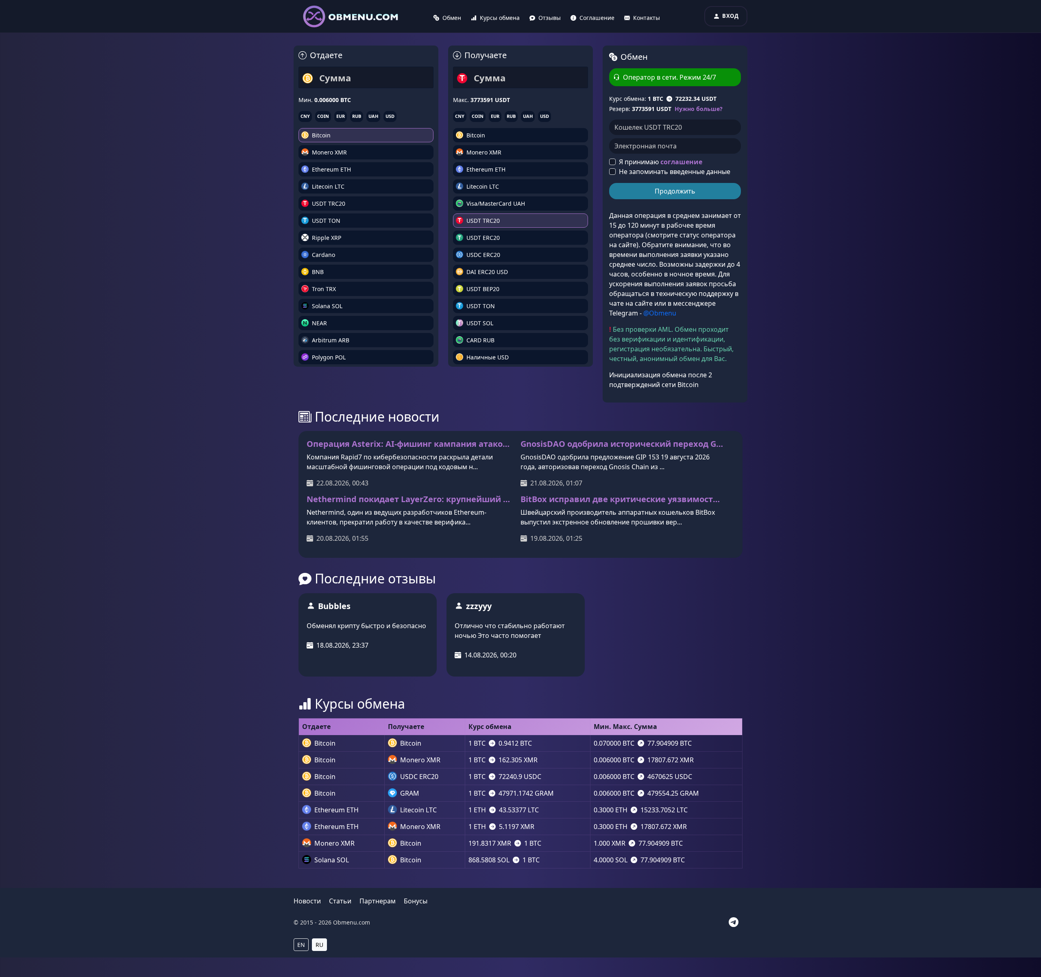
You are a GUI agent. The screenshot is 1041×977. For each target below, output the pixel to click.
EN (301, 945)
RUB (356, 116)
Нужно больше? (699, 109)
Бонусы (415, 900)
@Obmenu (659, 313)
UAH (373, 116)
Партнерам (377, 900)
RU (319, 945)
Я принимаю (660, 161)
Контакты (646, 18)
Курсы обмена (500, 18)
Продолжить (675, 191)
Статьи (340, 900)
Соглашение (596, 18)
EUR (340, 116)
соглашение (681, 161)
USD (389, 116)
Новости (307, 900)
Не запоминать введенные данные (674, 171)
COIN (323, 116)
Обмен (451, 18)
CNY (305, 116)
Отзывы (549, 18)
